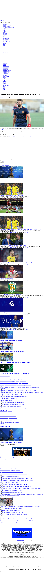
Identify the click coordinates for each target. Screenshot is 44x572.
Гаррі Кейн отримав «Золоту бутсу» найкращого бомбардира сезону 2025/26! (15, 486)
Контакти (4, 89)
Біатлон (4, 56)
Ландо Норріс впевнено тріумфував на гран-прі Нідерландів (12, 402)
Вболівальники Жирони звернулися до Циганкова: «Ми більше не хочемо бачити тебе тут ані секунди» (20, 229)
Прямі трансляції (6, 38)
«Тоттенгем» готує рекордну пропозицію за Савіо (10, 470)
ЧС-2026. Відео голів (6, 411)
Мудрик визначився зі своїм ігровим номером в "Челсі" (11, 327)
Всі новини (5, 24)
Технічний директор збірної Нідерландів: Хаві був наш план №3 (13, 381)
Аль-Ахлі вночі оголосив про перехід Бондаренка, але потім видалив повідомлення (16, 465)
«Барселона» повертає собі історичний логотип (9, 476)
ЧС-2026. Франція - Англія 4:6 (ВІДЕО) (8, 416)
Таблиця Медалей (6, 26)
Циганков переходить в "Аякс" (6, 278)
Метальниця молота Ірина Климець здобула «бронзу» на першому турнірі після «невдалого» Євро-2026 (20, 488)
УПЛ (4, 44)
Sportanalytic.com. (5, 129)
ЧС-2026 (4, 43)
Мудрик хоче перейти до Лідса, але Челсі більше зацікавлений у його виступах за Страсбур (18, 390)
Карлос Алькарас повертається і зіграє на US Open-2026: (11, 472)
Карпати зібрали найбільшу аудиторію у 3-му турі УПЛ (11, 294)
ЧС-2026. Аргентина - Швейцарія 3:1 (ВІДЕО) (9, 422)
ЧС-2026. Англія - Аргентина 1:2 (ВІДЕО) (8, 418)
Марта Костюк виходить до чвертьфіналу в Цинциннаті (11, 492)
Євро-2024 (5, 42)
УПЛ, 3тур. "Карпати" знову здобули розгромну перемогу (15, 362)
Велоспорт (5, 57)
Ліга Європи (5, 40)
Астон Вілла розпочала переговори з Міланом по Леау (11, 394)
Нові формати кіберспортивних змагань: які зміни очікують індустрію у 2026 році (16, 480)
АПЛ (4, 45)
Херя (1, 161)
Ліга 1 (4, 48)
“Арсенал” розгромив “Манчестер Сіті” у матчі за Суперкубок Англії (14, 213)
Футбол (4, 28)
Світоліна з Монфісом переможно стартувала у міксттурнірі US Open (14, 383)
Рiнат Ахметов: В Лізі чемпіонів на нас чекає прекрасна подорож (13, 245)
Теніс (4, 30)
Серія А (4, 49)
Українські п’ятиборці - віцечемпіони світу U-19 (9, 398)
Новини (4, 65)
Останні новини (5, 376)
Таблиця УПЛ (5, 68)
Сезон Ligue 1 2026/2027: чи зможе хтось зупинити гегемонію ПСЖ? (13, 474)
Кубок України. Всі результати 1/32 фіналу (8, 178)
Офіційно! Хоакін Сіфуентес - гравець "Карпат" (9, 482)
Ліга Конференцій (6, 41)
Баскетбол (5, 33)
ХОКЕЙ (4, 81)
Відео (4, 36)
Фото (4, 35)
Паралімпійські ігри (7, 25)
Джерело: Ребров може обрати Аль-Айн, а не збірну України (21, 136)
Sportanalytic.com (6, 138)
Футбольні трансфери (7, 53)
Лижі (4, 62)
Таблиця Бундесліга (7, 70)
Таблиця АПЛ (5, 69)
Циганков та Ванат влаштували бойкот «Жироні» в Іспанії (11, 195)
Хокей (4, 32)
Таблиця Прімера (6, 71)
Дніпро (4, 161)
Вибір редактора (5, 426)
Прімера (4, 47)
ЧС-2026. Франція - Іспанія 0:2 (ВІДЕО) (8, 420)
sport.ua (5, 139)
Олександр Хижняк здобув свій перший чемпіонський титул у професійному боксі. (16, 459)
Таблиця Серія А (6, 73)
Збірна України (6, 52)
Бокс (4, 29)
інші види (5, 63)
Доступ (4, 50)
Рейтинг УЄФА (6, 66)
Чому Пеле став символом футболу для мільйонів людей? (11, 497)
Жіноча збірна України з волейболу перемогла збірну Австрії (12, 404)
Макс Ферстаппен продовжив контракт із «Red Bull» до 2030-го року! (14, 484)
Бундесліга (5, 46)
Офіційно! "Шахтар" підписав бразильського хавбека (10, 463)
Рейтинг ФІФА (6, 67)
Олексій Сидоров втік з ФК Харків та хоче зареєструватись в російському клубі (16, 262)
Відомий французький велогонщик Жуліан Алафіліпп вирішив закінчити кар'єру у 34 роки (20, 506)
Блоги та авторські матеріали (8, 27)
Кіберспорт (5, 34)
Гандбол (4, 58)
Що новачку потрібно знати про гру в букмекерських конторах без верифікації (15, 408)
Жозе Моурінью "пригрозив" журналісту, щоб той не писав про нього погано (15, 385)
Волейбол (5, 55)
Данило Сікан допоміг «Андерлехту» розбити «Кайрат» (11, 468)
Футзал (4, 54)
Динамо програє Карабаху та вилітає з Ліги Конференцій (14, 373)
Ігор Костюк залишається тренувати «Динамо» (12, 351)
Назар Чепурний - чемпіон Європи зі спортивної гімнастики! (12, 461)
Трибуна (4, 64)
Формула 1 (5, 31)
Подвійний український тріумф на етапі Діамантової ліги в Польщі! (13, 396)
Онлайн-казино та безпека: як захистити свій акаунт (10, 406)
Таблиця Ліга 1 (6, 72)
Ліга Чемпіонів (6, 39)
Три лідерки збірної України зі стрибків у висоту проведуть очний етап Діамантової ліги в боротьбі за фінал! (21, 392)
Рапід (7, 161)
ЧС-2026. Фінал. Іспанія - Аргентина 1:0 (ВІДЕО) (10, 414)
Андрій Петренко (12, 182)
